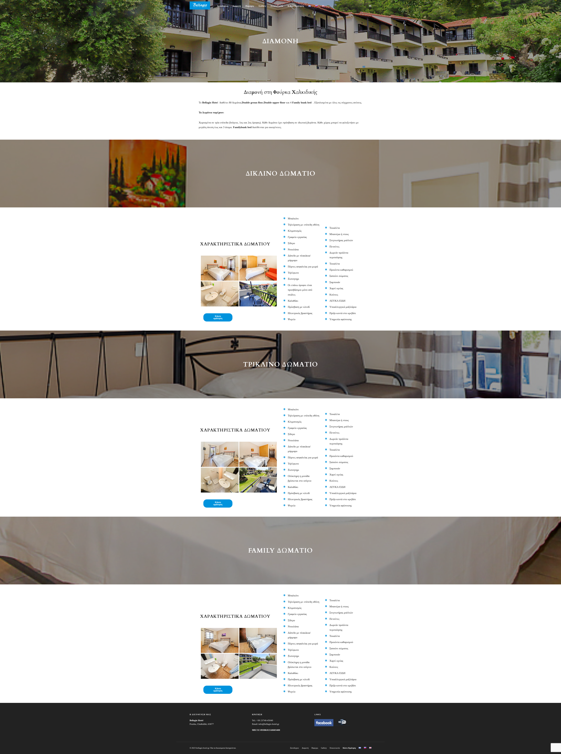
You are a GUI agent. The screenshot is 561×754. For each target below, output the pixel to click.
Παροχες (249, 6)
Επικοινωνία (277, 6)
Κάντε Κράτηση (296, 6)
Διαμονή (237, 6)
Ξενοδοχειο (222, 6)
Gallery (262, 6)
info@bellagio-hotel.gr (268, 724)
